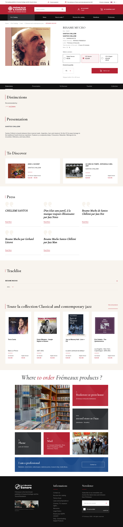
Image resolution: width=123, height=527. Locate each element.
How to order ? (59, 17)
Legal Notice (57, 511)
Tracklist (89, 86)
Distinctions (9, 86)
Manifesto (96, 17)
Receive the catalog (78, 17)
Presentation (36, 86)
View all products (113, 305)
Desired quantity (68, 65)
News (44, 17)
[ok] (106, 503)
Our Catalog (13, 17)
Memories (56, 508)
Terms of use (57, 498)
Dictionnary (111, 17)
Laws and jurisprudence (61, 501)
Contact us (56, 492)
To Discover (63, 86)
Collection (114, 86)
